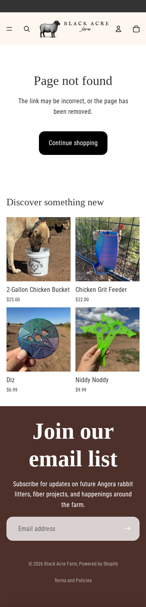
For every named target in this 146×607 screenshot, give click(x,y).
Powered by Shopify (98, 564)
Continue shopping (73, 143)
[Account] (118, 29)
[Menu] (9, 29)
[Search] (27, 29)
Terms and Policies (73, 580)
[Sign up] (127, 528)
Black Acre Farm (60, 564)
